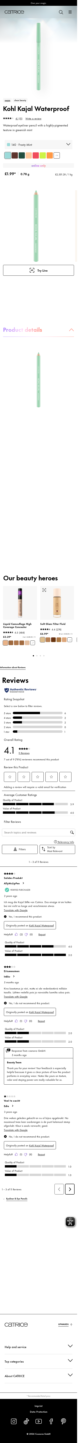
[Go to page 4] (43, 655)
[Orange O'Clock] (50, 155)
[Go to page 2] (36, 655)
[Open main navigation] (70, 12)
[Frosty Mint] (8, 155)
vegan (7, 100)
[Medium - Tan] (64, 639)
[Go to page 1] (33, 655)
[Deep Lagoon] (22, 155)
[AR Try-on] (44, 590)
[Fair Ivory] (27, 642)
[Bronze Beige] (21, 642)
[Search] (60, 12)
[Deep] (53, 639)
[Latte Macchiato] (16, 642)
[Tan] (48, 639)
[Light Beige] (5, 642)
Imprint (39, 1406)
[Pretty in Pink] (36, 155)
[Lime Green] (43, 155)
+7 (33, 643)
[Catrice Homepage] (14, 12)
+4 (70, 640)
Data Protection (38, 1411)
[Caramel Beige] (11, 642)
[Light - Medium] (42, 639)
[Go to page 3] (40, 655)
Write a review (33, 118)
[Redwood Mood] (15, 155)
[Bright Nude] (29, 155)
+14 (57, 155)
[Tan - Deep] (59, 639)
